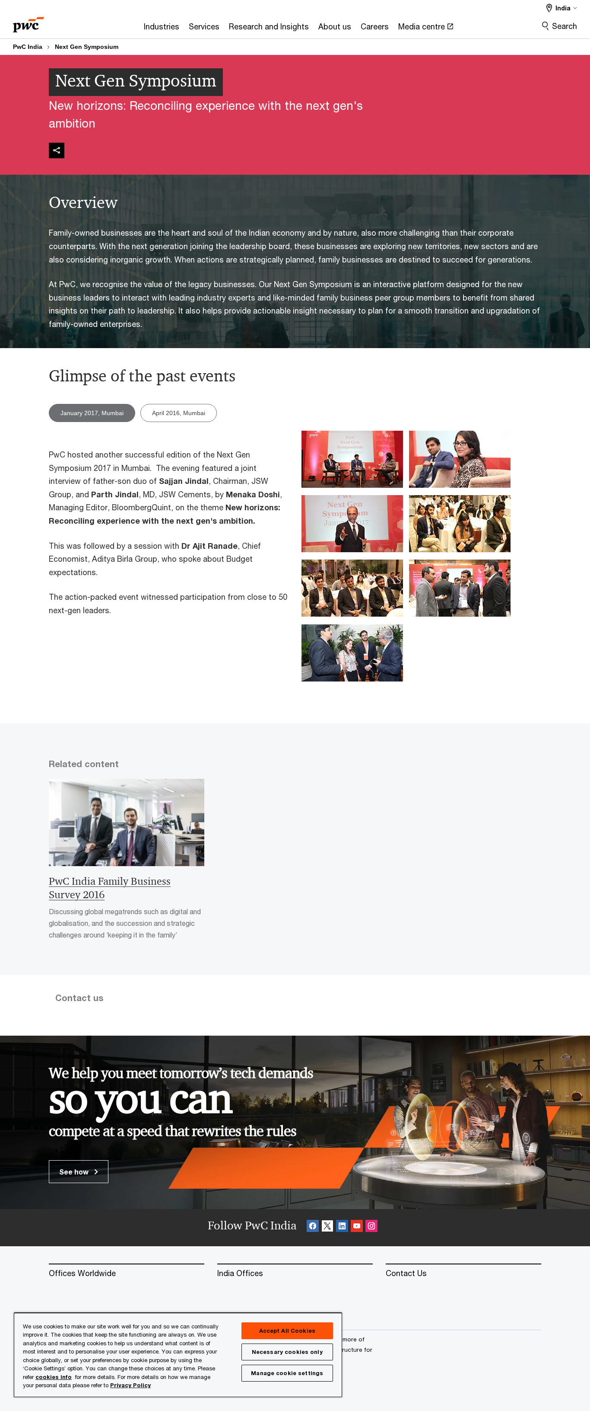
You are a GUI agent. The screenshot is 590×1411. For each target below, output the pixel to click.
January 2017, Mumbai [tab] (92, 413)
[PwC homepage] (28, 22)
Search (564, 26)
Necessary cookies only (287, 1351)
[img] (56, 150)
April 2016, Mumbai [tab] (178, 413)
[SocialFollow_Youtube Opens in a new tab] (357, 1227)
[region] (178, 1354)
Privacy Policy (130, 1385)
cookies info (53, 1376)
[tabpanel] (295, 568)
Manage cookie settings (287, 1372)
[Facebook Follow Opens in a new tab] (313, 1227)
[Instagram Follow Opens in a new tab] (371, 1227)
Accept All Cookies (287, 1330)
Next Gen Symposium (86, 46)
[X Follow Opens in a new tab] (327, 1227)
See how (74, 1172)
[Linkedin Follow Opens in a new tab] (342, 1227)
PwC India (27, 46)
